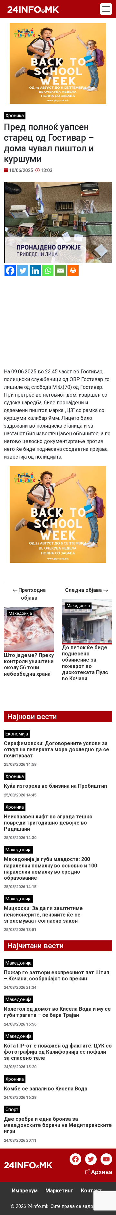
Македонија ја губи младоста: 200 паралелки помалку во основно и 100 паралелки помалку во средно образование (50, 868)
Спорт (11, 1109)
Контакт (91, 1191)
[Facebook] (10, 270)
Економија (16, 734)
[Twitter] (22, 270)
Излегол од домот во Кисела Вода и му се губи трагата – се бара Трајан (57, 1012)
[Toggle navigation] (106, 9)
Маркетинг (59, 1191)
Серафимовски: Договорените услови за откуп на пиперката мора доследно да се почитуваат (56, 749)
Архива (101, 1172)
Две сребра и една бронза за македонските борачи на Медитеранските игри (58, 1125)
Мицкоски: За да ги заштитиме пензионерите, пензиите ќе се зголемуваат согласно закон (43, 914)
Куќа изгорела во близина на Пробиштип (55, 786)
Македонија (20, 613)
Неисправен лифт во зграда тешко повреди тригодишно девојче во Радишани (48, 823)
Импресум (25, 1191)
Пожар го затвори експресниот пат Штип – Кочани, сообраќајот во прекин (56, 975)
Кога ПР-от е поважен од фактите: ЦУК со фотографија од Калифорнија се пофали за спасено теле (58, 1052)
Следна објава (84, 590)
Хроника (14, 115)
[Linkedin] (35, 270)
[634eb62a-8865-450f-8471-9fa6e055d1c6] (58, 63)
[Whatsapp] (47, 270)
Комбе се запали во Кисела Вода (45, 1089)
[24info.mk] (33, 9)
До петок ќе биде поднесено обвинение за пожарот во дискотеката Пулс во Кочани (85, 663)
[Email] (60, 270)
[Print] (73, 270)
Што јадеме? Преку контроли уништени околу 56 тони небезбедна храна (29, 664)
